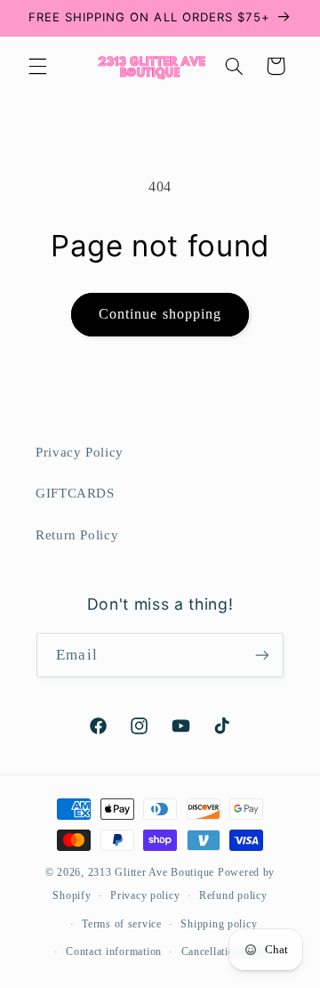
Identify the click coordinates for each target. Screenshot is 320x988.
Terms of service (122, 924)
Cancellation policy (227, 951)
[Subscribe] (261, 654)
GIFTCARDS (75, 493)
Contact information (114, 951)
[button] (37, 65)
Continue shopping (160, 313)
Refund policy (233, 895)
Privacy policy (145, 895)
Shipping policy (218, 924)
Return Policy (77, 535)
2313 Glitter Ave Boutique (151, 872)
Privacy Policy (80, 452)
